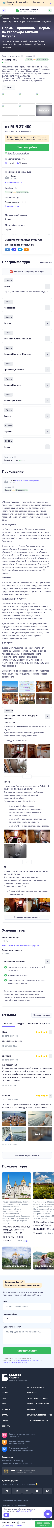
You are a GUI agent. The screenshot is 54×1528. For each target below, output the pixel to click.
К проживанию (12, 182)
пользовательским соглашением (15, 1362)
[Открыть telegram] (6, 1491)
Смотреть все (45, 262)
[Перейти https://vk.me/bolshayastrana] (7, 249)
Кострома (14, 41)
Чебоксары (7, 44)
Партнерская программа (37, 1398)
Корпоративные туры (35, 1387)
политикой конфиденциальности (29, 1360)
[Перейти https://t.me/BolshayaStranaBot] (20, 249)
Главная (5, 18)
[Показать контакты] (50, 10)
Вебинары (6, 1426)
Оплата (5, 1415)
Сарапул (41, 44)
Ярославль (18, 44)
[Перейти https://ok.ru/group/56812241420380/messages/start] (26, 249)
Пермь (41, 41)
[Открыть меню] (4, 10)
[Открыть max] (47, 1491)
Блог (4, 1404)
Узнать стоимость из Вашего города (19, 945)
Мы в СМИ (31, 1409)
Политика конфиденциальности (15, 1505)
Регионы (5, 1393)
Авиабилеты (32, 1393)
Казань (5, 41)
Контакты (6, 1409)
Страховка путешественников (39, 1415)
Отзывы (5, 1421)
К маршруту (11, 206)
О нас (4, 1398)
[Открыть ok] (27, 1491)
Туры (4, 1387)
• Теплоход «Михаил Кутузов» (27, 480)
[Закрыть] (47, 286)
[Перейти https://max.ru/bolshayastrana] (13, 249)
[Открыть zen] (37, 1491)
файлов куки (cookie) (24, 1511)
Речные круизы (29, 18)
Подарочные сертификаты (38, 1404)
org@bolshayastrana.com (21, 1463)
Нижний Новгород (28, 41)
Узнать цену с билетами (13, 1526)
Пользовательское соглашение (15, 1501)
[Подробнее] (22, 56)
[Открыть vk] (17, 1491)
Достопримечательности (37, 1421)
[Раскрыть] (47, 307)
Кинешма (6, 47)
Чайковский (30, 44)
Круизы (16, 18)
